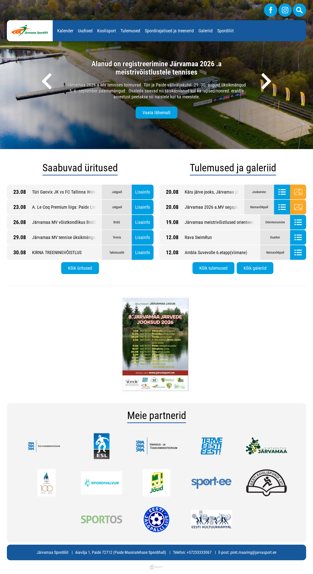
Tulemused (130, 30)
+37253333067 (199, 552)
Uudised (85, 30)
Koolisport (106, 30)
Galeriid (205, 30)
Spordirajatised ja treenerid (169, 30)
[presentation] (47, 81)
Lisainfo (142, 192)
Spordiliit (225, 30)
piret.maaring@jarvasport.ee (253, 552)
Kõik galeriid (255, 268)
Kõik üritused (80, 268)
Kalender (65, 30)
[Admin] (1, 3)
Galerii (298, 192)
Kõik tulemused (213, 268)
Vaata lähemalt (156, 112)
